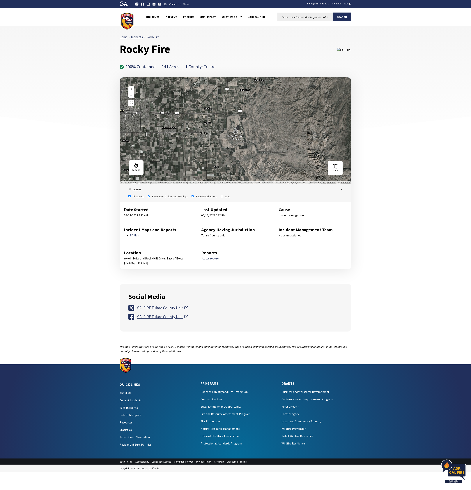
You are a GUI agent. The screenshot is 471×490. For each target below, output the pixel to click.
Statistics (126, 430)
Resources (126, 422)
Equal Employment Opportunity (221, 406)
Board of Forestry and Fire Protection (224, 392)
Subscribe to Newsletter (135, 437)
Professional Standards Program (221, 443)
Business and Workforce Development (305, 392)
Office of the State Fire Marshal (220, 436)
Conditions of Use (184, 461)
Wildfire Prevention (293, 428)
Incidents (137, 37)
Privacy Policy (204, 461)
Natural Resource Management (220, 428)
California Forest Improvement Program (307, 399)
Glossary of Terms (237, 461)
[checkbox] (136, 196)
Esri (324, 183)
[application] (235, 130)
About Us (125, 393)
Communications (211, 399)
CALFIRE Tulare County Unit (162, 307)
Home (123, 37)
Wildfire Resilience (293, 443)
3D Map (134, 235)
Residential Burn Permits (135, 444)
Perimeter (345, 183)
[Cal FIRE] (127, 21)
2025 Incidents (129, 407)
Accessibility (142, 461)
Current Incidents (131, 400)
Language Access (161, 461)
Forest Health (290, 406)
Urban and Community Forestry (301, 421)
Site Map (219, 461)
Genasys (331, 183)
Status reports (210, 258)
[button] (232, 17)
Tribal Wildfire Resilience (297, 436)
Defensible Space (130, 415)
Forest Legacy (290, 414)
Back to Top (126, 461)
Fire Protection (210, 421)
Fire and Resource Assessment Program (225, 414)
